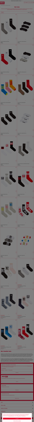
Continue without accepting (17, 420)
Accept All (17, 418)
